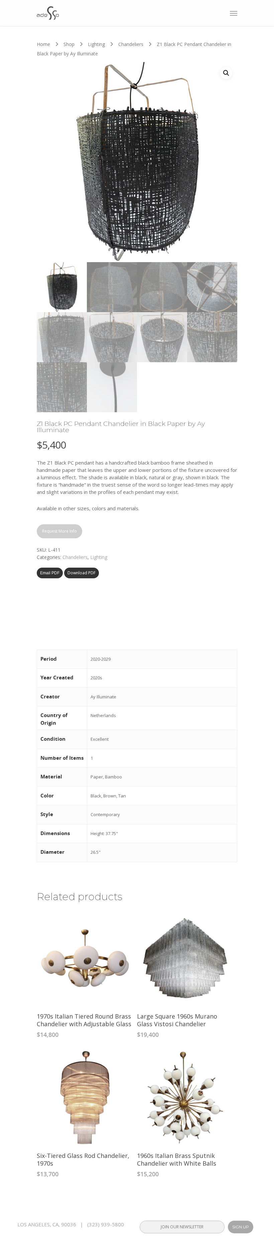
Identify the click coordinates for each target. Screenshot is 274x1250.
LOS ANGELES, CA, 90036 (46, 1224)
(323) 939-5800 (105, 1224)
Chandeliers (130, 44)
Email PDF (49, 573)
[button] (226, 73)
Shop (69, 44)
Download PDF (81, 573)
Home (43, 44)
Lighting (96, 44)
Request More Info (59, 531)
